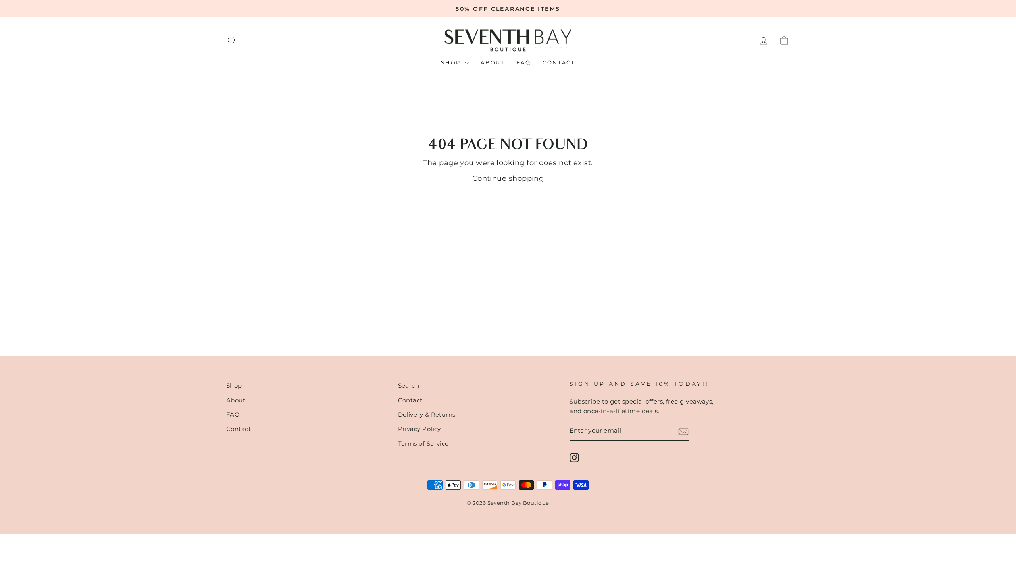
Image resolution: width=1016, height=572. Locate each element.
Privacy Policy (419, 429)
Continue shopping (508, 178)
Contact (559, 62)
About (492, 62)
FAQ (523, 62)
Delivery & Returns (427, 414)
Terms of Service (423, 443)
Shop (452, 62)
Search (408, 385)
